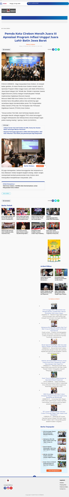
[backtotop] (34, 477)
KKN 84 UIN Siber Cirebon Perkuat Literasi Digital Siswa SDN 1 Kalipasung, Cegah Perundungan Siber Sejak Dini (54, 362)
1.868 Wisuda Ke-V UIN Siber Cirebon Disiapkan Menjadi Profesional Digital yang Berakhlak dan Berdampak (54, 395)
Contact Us (62, 489)
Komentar (7, 200)
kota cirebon (6, 193)
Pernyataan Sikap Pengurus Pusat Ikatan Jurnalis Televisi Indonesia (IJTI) (60, 279)
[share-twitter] (56, 49)
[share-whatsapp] (58, 49)
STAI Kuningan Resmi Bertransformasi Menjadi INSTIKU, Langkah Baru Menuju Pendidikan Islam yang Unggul (54, 311)
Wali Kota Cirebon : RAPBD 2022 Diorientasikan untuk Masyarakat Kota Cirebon (20, 186)
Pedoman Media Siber (64, 487)
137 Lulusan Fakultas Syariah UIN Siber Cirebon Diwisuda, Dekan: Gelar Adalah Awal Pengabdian (54, 413)
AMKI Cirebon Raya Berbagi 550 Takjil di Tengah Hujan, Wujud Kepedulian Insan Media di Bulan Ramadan (61, 293)
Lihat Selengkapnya (54, 470)
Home (4, 3)
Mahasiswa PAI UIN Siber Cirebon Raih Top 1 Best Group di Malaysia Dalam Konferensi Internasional (54, 329)
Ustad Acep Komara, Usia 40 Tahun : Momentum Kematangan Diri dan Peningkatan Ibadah (46, 279)
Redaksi (62, 482)
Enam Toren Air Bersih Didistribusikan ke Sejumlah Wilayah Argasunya (54, 379)
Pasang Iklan (63, 484)
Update (40, 166)
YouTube (12, 490)
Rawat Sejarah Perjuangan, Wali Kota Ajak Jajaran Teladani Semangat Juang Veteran (54, 345)
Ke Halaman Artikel (54, 299)
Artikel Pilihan (46, 266)
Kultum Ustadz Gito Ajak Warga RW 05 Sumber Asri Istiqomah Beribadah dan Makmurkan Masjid (47, 293)
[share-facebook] (53, 49)
